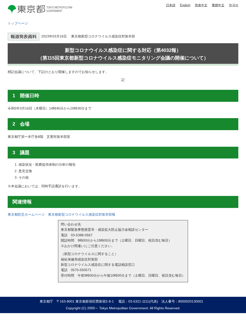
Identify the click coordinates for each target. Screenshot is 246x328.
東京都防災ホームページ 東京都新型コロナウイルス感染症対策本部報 (61, 214)
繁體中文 (218, 5)
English (185, 5)
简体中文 (201, 5)
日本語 (170, 5)
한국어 (233, 5)
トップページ (18, 23)
